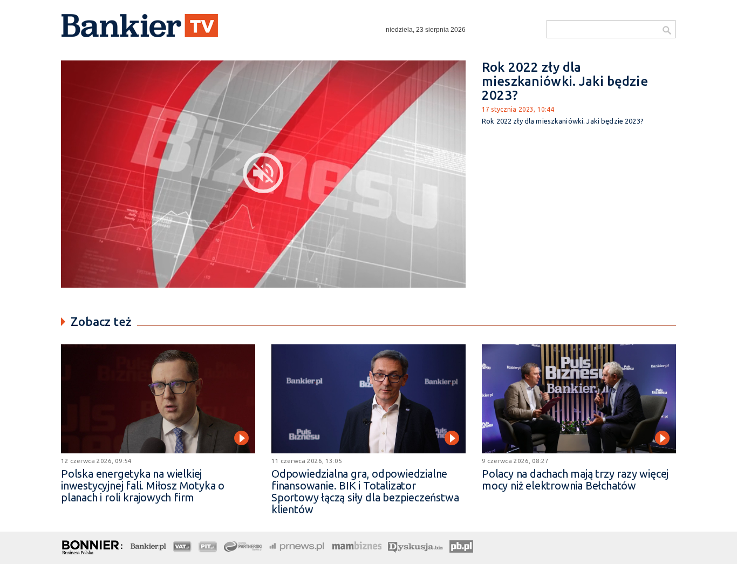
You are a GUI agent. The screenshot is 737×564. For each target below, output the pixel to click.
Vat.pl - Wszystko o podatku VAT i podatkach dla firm (182, 545)
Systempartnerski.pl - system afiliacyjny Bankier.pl (243, 545)
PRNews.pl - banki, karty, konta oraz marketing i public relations (297, 545)
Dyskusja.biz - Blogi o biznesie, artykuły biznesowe (415, 545)
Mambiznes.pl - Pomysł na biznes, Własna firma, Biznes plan (356, 545)
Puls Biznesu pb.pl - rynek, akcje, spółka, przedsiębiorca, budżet (462, 545)
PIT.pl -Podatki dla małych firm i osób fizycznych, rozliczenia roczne (208, 545)
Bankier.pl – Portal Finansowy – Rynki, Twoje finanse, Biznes (148, 545)
